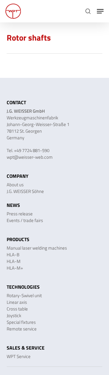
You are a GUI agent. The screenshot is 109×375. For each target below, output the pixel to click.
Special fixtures (21, 322)
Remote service (22, 328)
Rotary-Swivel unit (24, 295)
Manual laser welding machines (37, 247)
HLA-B (13, 254)
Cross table (17, 308)
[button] (100, 11)
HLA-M (14, 261)
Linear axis (17, 302)
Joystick (14, 315)
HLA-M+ (15, 267)
